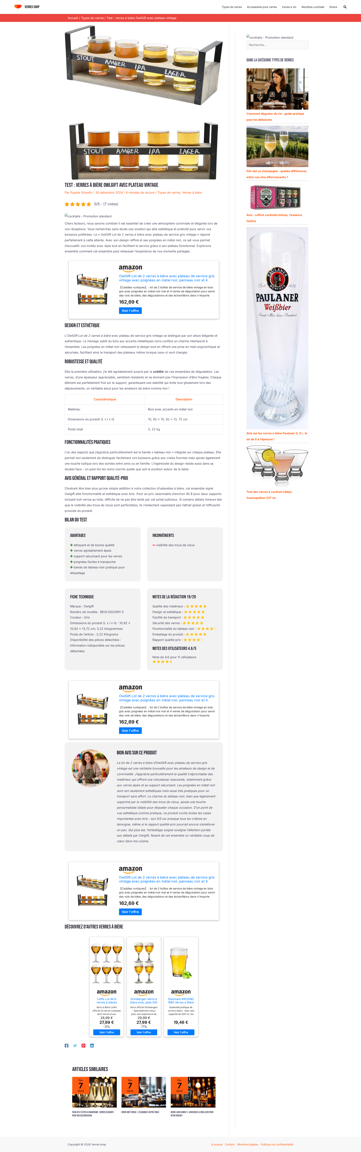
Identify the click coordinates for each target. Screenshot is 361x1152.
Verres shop (32, 7)
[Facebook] (66, 1046)
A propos (216, 1144)
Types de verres (232, 6)
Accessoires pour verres (262, 6)
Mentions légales (247, 1144)
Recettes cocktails (313, 6)
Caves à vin (289, 6)
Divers (333, 6)
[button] (345, 7)
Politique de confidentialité (277, 1144)
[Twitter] (75, 1046)
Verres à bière (192, 192)
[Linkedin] (92, 1046)
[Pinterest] (83, 1046)
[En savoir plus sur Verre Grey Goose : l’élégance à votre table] (143, 1092)
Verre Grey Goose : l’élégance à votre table (140, 1112)
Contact (230, 1144)
